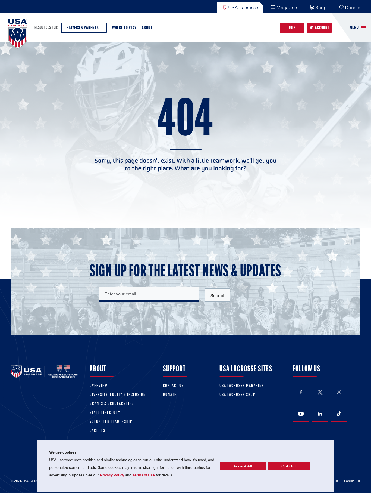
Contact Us (173, 386)
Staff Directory (105, 413)
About (147, 28)
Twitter (320, 392)
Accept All (242, 466)
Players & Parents (83, 28)
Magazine (286, 7)
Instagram (339, 392)
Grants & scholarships (112, 404)
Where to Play (124, 28)
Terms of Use (144, 474)
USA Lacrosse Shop (237, 395)
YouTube (301, 414)
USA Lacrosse (243, 7)
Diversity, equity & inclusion (118, 395)
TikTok (339, 414)
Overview (99, 386)
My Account (319, 28)
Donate (352, 7)
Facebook (301, 392)
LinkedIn (320, 414)
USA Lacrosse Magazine (241, 386)
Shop (320, 7)
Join (292, 28)
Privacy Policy (112, 474)
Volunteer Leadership (111, 422)
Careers (97, 431)
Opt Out (288, 466)
